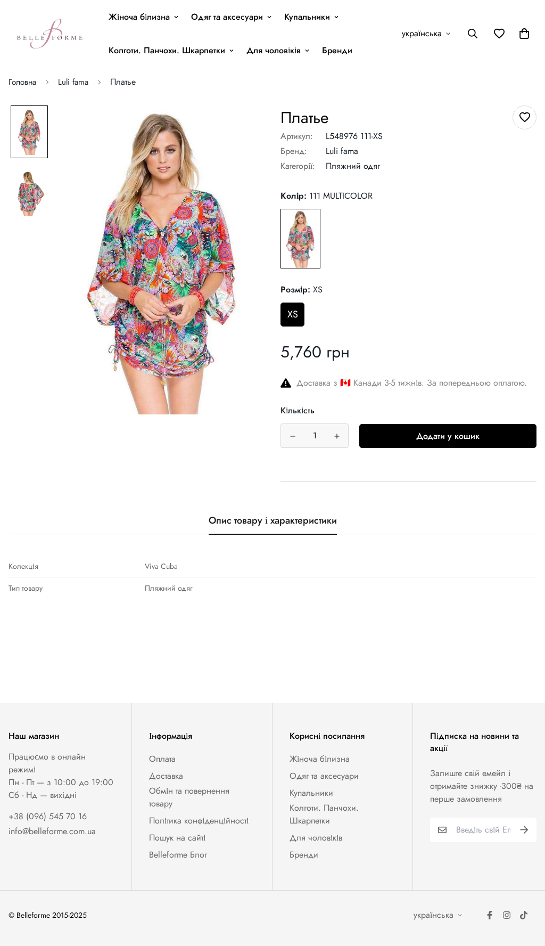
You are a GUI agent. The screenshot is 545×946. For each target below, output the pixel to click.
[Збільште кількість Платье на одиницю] (336, 436)
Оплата (162, 759)
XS (292, 314)
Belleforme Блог (178, 855)
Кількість (297, 410)
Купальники (307, 17)
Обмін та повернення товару (189, 797)
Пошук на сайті (177, 837)
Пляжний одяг (353, 166)
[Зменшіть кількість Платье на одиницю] (292, 436)
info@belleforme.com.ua (52, 831)
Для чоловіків (273, 50)
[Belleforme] (51, 33)
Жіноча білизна (139, 17)
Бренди (337, 50)
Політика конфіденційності (199, 820)
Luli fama (73, 82)
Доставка (166, 776)
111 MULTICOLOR (300, 238)
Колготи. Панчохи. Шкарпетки (167, 50)
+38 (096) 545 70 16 (48, 816)
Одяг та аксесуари (227, 17)
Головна (22, 82)
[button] (522, 33)
